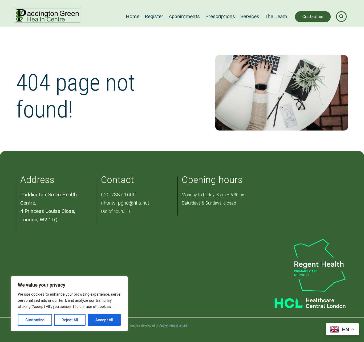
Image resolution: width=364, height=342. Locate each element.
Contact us (312, 16)
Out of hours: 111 (117, 211)
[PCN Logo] (303, 265)
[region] (69, 303)
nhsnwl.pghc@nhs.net (125, 203)
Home (132, 16)
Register (154, 16)
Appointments (184, 16)
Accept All (104, 320)
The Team (276, 16)
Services (249, 16)
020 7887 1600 (118, 195)
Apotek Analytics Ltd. (173, 325)
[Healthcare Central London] (303, 301)
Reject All (70, 320)
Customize (34, 320)
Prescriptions (220, 16)
